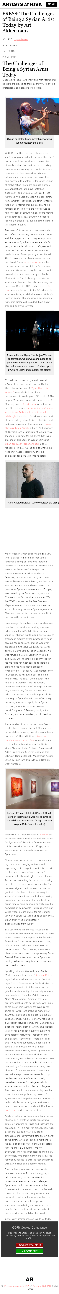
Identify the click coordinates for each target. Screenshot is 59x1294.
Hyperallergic (21, 39)
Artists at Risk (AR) (42, 1286)
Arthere (44, 834)
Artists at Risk (42, 975)
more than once (32, 262)
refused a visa (28, 404)
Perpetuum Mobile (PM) (16, 1286)
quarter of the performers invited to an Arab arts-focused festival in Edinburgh (29, 412)
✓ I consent (30, 1251)
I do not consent (29, 1245)
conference (11, 1110)
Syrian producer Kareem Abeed (22, 444)
